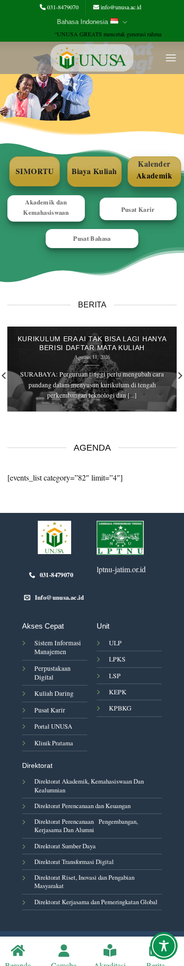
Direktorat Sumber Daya (65, 845)
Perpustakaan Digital (52, 673)
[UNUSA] (92, 58)
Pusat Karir (49, 710)
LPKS (117, 659)
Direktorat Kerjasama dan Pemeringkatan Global (96, 901)
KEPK (118, 691)
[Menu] (171, 58)
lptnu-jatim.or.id (121, 569)
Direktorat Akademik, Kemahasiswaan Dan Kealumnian (89, 785)
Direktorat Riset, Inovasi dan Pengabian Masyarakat (84, 881)
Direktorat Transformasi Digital (74, 861)
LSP (115, 675)
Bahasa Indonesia (82, 21)
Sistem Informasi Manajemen (57, 647)
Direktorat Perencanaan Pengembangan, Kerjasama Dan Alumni (86, 825)
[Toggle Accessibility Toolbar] (164, 946)
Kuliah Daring (54, 693)
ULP (115, 642)
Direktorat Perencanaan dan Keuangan (82, 805)
